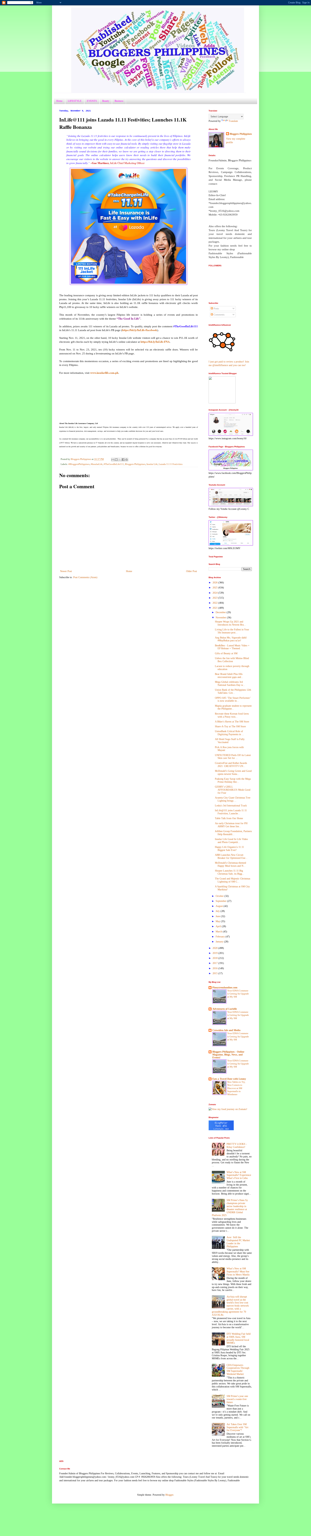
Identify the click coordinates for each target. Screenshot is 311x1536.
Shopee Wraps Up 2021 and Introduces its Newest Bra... (230, 623)
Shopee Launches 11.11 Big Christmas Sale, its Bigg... (229, 872)
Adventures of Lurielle (224, 1009)
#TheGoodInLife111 (114, 464)
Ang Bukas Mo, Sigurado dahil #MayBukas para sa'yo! (231, 639)
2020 (215, 948)
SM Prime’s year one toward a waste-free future (237, 1399)
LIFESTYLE (75, 100)
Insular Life (152, 464)
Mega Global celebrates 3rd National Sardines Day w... (230, 683)
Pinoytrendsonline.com (224, 987)
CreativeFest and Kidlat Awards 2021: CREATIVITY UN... (231, 764)
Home (59, 100)
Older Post (191, 571)
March (219, 931)
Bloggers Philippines (135, 464)
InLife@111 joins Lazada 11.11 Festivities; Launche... (231, 812)
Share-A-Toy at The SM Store (230, 726)
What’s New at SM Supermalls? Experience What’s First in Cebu (239, 1175)
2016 (215, 968)
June (218, 916)
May (218, 921)
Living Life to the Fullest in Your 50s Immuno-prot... (232, 631)
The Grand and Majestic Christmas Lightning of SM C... (232, 880)
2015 (215, 973)
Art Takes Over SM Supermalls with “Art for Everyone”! (237, 1427)
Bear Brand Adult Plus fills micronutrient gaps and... (229, 675)
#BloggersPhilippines (79, 464)
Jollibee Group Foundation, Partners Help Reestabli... (233, 833)
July (218, 911)
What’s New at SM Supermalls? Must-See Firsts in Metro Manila (238, 1271)
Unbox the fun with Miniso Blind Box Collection (232, 660)
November (221, 617)
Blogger (169, 1494)
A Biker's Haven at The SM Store (232, 721)
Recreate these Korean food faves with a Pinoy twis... (232, 715)
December (221, 612)
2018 (215, 958)
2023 (215, 597)
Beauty (105, 100)
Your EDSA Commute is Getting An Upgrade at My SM (238, 993)
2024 (215, 592)
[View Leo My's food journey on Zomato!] (228, 1109)
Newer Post (66, 571)
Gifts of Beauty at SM (226, 653)
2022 (215, 602)
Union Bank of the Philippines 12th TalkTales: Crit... (233, 691)
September (221, 901)
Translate (233, 121)
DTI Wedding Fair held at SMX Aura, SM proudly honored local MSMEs (239, 1338)
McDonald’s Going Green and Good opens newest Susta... (233, 772)
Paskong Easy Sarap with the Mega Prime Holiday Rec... (233, 780)
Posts (216, 308)
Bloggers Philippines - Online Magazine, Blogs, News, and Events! (228, 1054)
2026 (215, 582)
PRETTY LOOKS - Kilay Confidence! (237, 1145)
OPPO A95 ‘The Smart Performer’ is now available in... (233, 699)
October (220, 896)
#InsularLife (97, 464)
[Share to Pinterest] (126, 459)
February (221, 936)
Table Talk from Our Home (229, 818)
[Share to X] (119, 459)
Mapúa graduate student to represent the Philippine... (233, 707)
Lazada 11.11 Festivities (170, 464)
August (220, 906)
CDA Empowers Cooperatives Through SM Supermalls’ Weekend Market (238, 1369)
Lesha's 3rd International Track (231, 805)
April (219, 926)
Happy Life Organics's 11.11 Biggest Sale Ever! (229, 848)
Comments (218, 314)
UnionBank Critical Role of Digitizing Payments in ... (229, 733)
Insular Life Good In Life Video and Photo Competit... (231, 841)
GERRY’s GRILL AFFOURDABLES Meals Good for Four (232, 789)
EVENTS (92, 100)
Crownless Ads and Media (226, 1030)
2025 (215, 587)
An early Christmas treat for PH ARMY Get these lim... (231, 825)
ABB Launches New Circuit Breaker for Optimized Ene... (231, 856)
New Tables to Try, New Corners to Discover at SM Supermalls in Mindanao (236, 1088)
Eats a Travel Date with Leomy (229, 1079)
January (220, 941)
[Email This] (113, 459)
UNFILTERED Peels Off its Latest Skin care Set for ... (233, 757)
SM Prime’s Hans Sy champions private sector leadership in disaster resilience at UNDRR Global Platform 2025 (230, 1208)
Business (119, 100)
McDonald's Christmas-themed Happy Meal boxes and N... (230, 864)
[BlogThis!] (116, 459)
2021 (215, 608)
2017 (215, 963)
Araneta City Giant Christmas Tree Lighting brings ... (232, 799)
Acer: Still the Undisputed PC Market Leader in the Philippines (238, 1242)
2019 (215, 953)
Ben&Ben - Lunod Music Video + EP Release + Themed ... (232, 647)
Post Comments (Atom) (85, 577)
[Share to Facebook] (123, 459)
